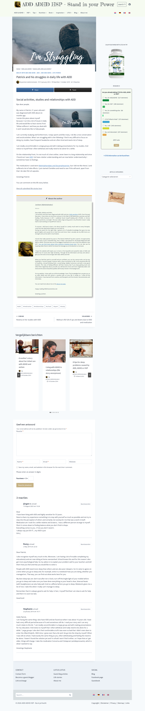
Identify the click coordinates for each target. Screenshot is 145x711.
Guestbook (96, 681)
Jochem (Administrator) (29, 82)
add (19, 306)
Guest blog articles (61, 674)
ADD (38, 73)
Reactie (19, 431)
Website (72, 462)
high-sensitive (74, 214)
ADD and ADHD (46, 73)
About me (83, 13)
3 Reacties (76, 82)
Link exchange (21, 681)
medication (27, 306)
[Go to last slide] (18, 375)
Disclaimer (105, 703)
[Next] (89, 375)
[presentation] (27, 346)
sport (56, 306)
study (62, 306)
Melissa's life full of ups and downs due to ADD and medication (74, 319)
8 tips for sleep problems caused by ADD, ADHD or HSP (81, 365)
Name (20, 462)
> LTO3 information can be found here (116, 155)
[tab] (50, 412)
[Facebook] (129, 4)
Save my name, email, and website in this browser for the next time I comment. (45, 467)
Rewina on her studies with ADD (28, 318)
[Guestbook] (116, 198)
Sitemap (121, 703)
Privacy (113, 703)
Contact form (21, 674)
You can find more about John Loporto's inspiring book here (57, 244)
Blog (93, 674)
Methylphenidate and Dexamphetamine (54, 165)
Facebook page (97, 677)
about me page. (61, 284)
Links (128, 703)
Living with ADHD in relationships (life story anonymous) (54, 370)
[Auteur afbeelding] (17, 82)
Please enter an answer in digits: (28, 472)
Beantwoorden (85, 504)
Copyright (95, 703)
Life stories (56, 73)
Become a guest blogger (25, 677)
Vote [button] (116, 145)
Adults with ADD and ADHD (25, 73)
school (48, 306)
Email (46, 462)
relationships (39, 306)
